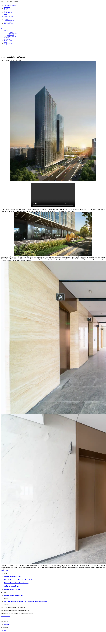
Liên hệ (5, 14)
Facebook (3, 570)
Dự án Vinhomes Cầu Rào (12, 589)
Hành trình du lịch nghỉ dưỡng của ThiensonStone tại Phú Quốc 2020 (26, 601)
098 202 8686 (6, 624)
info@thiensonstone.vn (5, 616)
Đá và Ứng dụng (8, 9)
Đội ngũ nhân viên (8, 23)
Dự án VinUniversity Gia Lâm (13, 595)
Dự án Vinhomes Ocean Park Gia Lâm (16, 583)
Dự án (5, 11)
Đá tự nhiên (7, 7)
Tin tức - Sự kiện (8, 12)
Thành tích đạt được (9, 20)
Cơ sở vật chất (7, 22)
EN (1, 28)
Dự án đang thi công (9, 58)
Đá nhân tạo (7, 8)
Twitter (7, 570)
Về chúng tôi (7, 19)
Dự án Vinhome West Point (12, 576)
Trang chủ (6, 55)
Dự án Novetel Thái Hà (11, 586)
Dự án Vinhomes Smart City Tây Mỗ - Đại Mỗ (18, 580)
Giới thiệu (6, 5)
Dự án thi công (7, 56)
